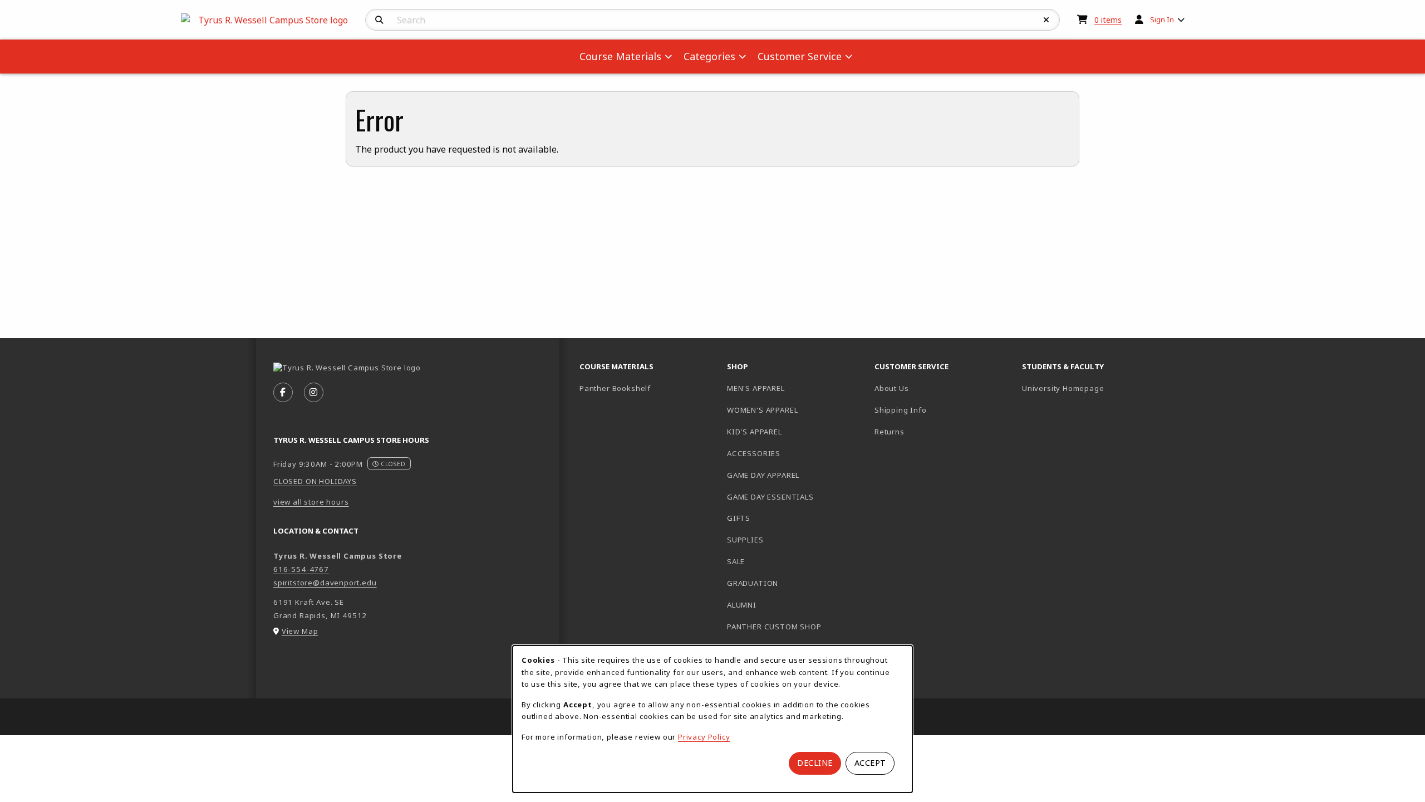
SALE (736, 561)
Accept (870, 762)
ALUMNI (741, 605)
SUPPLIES (745, 540)
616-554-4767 (301, 569)
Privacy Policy (704, 737)
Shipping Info (900, 410)
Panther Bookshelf (648, 388)
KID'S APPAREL (754, 432)
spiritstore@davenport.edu (325, 583)
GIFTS (738, 518)
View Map (300, 631)
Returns (889, 432)
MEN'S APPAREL (756, 388)
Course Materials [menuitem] (620, 56)
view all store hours (311, 502)
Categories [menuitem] (709, 56)
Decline (815, 762)
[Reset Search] (1046, 20)
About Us (891, 388)
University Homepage (1091, 388)
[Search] (379, 20)
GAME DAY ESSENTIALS (770, 497)
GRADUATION (752, 583)
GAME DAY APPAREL (763, 475)
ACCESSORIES (753, 453)
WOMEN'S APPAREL (762, 410)
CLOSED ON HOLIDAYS (315, 481)
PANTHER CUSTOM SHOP (774, 627)
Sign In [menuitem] (1162, 19)
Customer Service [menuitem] (800, 56)
